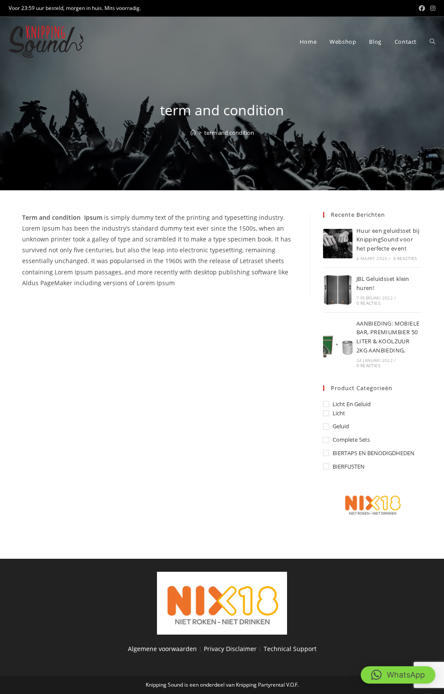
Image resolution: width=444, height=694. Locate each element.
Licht (339, 413)
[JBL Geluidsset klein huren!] (338, 290)
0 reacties (405, 258)
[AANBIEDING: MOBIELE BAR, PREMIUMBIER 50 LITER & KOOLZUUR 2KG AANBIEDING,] (338, 343)
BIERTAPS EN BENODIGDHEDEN (374, 453)
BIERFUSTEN (349, 466)
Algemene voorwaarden (162, 649)
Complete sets (351, 439)
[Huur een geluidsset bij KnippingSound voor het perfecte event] (338, 243)
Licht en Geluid (352, 404)
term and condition (229, 133)
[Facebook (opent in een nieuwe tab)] (422, 8)
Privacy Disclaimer (231, 649)
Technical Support (290, 649)
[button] (398, 675)
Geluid (341, 426)
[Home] (193, 133)
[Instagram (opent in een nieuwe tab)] (431, 8)
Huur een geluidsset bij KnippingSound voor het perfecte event (387, 240)
